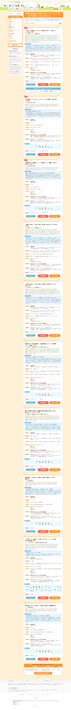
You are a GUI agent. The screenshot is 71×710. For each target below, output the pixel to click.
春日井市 (11, 53)
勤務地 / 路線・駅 (11, 680)
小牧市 (17, 52)
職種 (27, 680)
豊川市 (19, 53)
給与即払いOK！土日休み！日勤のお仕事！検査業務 (39, 605)
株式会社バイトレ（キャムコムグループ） (37, 81)
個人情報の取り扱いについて (23, 694)
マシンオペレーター (18, 57)
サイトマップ (55, 3)
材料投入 (14, 59)
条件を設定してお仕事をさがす (44, 673)
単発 (48, 19)
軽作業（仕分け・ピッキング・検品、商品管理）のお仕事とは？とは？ (49, 20)
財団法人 (15, 73)
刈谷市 (15, 52)
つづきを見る (30, 51)
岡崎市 (12, 52)
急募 (9, 73)
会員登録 (55, 8)
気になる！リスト (13, 8)
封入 (14, 74)
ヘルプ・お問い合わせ (49, 3)
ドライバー (18, 59)
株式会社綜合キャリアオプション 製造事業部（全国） (40, 212)
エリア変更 (25, 5)
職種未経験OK (56, 19)
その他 (12, 59)
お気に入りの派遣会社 (33, 8)
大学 (16, 74)
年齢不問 (12, 73)
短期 (46, 19)
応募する (44, 84)
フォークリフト (11, 58)
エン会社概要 (43, 694)
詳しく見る (55, 84)
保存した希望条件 (23, 8)
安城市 (17, 53)
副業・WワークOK (12, 691)
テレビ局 (12, 74)
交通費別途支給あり (19, 691)
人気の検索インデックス (48, 680)
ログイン (60, 8)
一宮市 (14, 53)
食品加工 (15, 58)
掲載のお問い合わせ (60, 3)
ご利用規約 (30, 694)
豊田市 (10, 52)
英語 (17, 73)
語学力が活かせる (25, 691)
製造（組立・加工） (11, 57)
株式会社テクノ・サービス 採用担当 (37, 399)
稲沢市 (10, 54)
